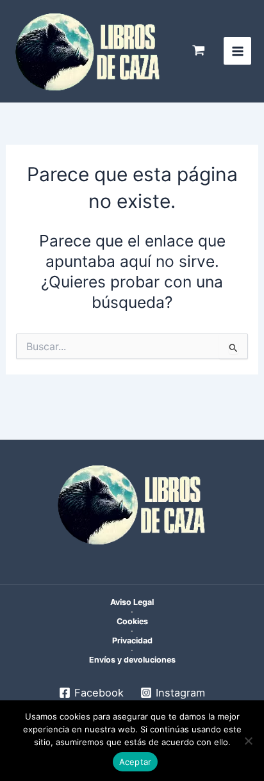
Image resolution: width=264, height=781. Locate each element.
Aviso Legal (132, 602)
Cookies (132, 621)
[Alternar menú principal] (237, 51)
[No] (248, 740)
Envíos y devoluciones (132, 659)
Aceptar (135, 762)
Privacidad (132, 640)
